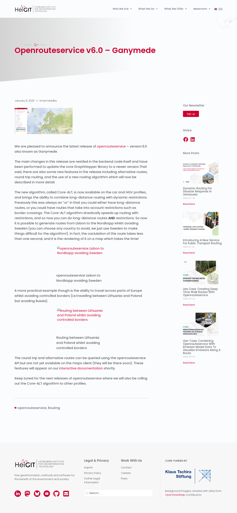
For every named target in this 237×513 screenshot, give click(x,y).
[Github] (56, 493)
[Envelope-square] (66, 493)
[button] (186, 139)
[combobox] (118, 493)
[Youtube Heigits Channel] (47, 493)
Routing (54, 408)
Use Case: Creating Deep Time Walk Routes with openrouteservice (200, 292)
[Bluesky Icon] (37, 493)
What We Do (146, 9)
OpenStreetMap (175, 495)
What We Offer (173, 9)
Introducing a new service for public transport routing (202, 241)
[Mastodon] (27, 493)
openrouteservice (111, 146)
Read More (189, 204)
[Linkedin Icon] (18, 493)
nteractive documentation (81, 368)
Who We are (120, 9)
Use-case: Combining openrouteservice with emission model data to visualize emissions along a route (201, 347)
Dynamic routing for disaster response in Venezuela (197, 191)
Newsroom (200, 9)
